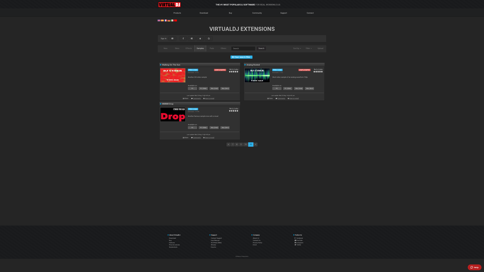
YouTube (299, 240)
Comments (197, 98)
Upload (320, 48)
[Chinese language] (175, 20)
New (165, 48)
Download (204, 13)
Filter (308, 48)
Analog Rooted (253, 65)
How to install (209, 98)
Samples (200, 48)
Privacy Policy (257, 243)
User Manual (215, 240)
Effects (189, 48)
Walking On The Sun (171, 65)
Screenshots (173, 247)
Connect (310, 13)
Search (261, 48)
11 (251, 144)
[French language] (165, 20)
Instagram (299, 243)
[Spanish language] (162, 20)
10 (246, 144)
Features (172, 243)
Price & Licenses (174, 245)
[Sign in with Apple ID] (200, 38)
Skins (177, 48)
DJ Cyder (235, 69)
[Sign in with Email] (172, 38)
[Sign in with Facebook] (183, 38)
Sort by (296, 48)
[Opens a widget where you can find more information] (474, 267)
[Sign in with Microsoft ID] (191, 38)
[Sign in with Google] (209, 38)
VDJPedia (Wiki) (216, 243)
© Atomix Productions (242, 256)
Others (223, 48)
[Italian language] (172, 20)
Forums (213, 247)
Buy (230, 13)
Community (257, 13)
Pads (212, 48)
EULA (255, 245)
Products (177, 13)
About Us (256, 238)
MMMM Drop (167, 104)
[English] (159, 20)
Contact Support (216, 238)
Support (283, 13)
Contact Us (256, 240)
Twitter (298, 245)
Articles (213, 245)
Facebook (299, 238)
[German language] (169, 20)
